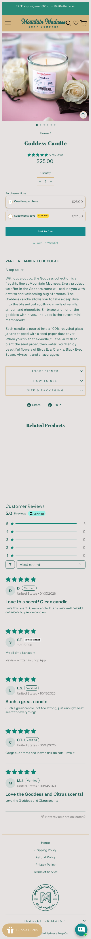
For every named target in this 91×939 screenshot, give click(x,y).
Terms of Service (45, 872)
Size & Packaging (45, 390)
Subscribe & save (31, 215)
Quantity (45, 173)
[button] (38, 155)
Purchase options (16, 193)
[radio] (10, 202)
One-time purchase (26, 201)
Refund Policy (46, 857)
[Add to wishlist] (11, 441)
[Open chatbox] (81, 929)
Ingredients (45, 371)
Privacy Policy (45, 864)
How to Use (45, 380)
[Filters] (10, 564)
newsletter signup (44, 920)
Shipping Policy (45, 850)
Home (44, 133)
